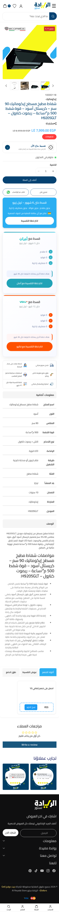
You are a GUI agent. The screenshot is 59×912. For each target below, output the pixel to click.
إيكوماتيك (51, 99)
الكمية (53, 165)
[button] (54, 6)
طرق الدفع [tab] (11, 672)
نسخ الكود (30, 707)
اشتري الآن (43, 192)
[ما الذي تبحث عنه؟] (53, 16)
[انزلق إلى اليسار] (53, 85)
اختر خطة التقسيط (29, 220)
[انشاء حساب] (21, 6)
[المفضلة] (14, 6)
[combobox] (29, 16)
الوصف (50, 523)
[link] (43, 777)
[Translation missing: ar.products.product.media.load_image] (45, 85)
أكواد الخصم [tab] (48, 672)
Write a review (29, 744)
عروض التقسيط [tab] (29, 672)
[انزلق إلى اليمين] (6, 85)
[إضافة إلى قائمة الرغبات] (6, 29)
